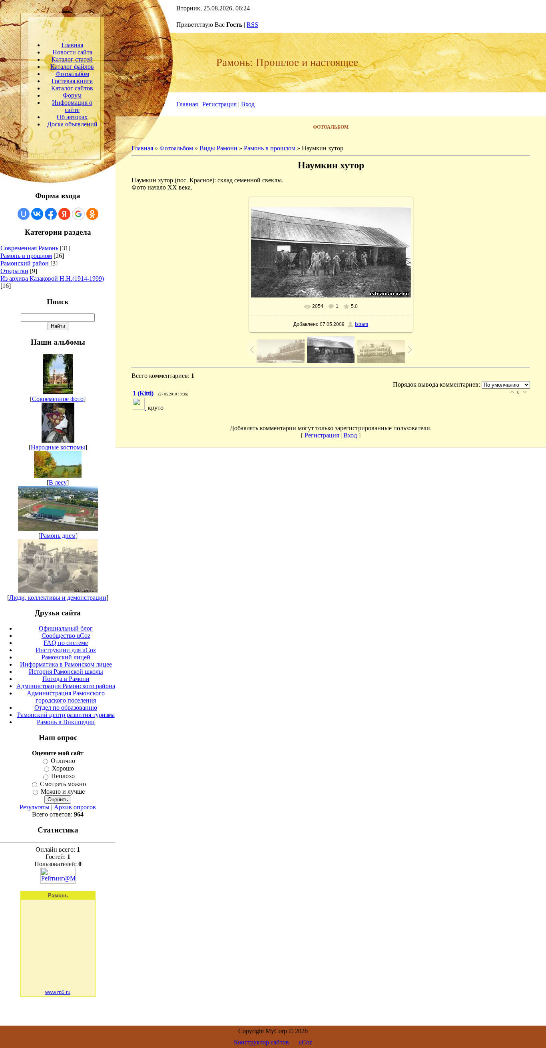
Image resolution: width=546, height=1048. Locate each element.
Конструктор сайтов (261, 1042)
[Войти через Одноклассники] (92, 214)
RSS (252, 24)
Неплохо (63, 776)
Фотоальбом (176, 148)
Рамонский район (24, 263)
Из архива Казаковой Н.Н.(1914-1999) (52, 278)
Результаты (35, 807)
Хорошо (63, 768)
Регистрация (219, 104)
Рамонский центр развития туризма (66, 714)
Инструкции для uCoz (66, 650)
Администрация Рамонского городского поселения (66, 697)
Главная (187, 104)
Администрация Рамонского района (65, 686)
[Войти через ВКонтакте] (37, 214)
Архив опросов (75, 807)
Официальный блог (66, 628)
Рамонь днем (58, 535)
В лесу (58, 482)
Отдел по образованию (65, 707)
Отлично (63, 760)
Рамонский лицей (66, 657)
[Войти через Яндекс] (64, 214)
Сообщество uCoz (66, 635)
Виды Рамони (218, 148)
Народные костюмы (58, 447)
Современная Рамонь (29, 248)
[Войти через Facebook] (51, 214)
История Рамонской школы (66, 671)
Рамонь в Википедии (66, 722)
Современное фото (58, 398)
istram (361, 324)
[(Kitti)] (140, 407)
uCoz (305, 1042)
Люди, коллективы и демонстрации (57, 597)
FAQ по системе (66, 642)
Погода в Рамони (66, 678)
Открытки (14, 270)
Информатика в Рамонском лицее (66, 664)
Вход (248, 104)
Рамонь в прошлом (26, 255)
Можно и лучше (63, 791)
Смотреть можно (63, 784)
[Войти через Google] (78, 214)
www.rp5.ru (57, 992)
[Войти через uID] (24, 214)
